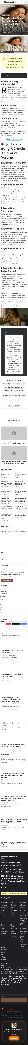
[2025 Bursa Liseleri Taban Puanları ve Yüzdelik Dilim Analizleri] (14, 735)
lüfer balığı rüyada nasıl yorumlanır (14, 384)
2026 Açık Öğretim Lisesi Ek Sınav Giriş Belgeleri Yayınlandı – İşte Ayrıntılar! (12, 775)
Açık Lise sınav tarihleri (6, 967)
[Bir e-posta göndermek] (22, 27)
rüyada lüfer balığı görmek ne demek (14, 391)
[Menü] (2, 2)
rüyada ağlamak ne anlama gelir (13, 975)
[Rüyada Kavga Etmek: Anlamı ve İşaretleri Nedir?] (7, 493)
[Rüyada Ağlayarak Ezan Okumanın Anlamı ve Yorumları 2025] (7, 509)
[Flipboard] (14, 400)
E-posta (3, 559)
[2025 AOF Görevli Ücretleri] (14, 713)
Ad (2, 552)
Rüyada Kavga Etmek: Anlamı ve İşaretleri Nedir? (6, 500)
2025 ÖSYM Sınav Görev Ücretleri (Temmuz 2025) (13, 675)
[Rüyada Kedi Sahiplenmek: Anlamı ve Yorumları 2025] (7, 476)
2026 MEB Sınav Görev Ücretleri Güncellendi (12, 652)
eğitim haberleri (23, 969)
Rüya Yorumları (11, 6)
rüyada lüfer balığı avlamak (14, 387)
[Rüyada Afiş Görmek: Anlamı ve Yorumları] (21, 509)
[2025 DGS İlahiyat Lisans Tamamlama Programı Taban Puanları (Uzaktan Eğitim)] (14, 688)
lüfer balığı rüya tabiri (14, 380)
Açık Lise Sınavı (15, 967)
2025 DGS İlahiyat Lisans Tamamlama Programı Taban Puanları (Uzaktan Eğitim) (12, 699)
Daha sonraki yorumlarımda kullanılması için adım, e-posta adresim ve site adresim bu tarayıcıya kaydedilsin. (13, 574)
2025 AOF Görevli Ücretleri (10, 723)
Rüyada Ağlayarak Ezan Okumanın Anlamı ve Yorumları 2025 (7, 516)
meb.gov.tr (16, 1015)
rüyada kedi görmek (17, 977)
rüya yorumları (7, 293)
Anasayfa (4, 6)
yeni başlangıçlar (12, 121)
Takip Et (4, 888)
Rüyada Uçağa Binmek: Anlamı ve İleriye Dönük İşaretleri (20, 484)
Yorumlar (23, 629)
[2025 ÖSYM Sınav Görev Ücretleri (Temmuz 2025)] (14, 665)
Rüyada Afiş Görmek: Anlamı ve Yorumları (21, 514)
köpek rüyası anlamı (6, 971)
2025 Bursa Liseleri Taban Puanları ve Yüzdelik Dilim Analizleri (13, 745)
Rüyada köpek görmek (10, 979)
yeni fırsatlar (15, 174)
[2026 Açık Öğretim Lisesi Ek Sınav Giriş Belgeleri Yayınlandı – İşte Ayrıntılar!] (14, 765)
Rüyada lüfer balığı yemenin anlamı (14, 395)
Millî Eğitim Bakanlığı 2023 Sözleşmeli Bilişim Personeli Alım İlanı (13, 843)
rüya (18, 91)
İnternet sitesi (4, 565)
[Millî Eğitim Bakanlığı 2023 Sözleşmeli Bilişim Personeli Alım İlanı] (14, 834)
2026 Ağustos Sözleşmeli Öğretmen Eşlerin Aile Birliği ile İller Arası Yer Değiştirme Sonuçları (13, 798)
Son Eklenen (13, 629)
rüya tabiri (18, 980)
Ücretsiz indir (14, 1038)
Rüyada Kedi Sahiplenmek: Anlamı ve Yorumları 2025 (7, 483)
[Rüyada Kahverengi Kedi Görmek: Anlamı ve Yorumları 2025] (21, 493)
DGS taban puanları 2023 (13, 969)
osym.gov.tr (23, 1015)
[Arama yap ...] (26, 2)
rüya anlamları (21, 971)
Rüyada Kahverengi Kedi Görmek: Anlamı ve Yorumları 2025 (20, 500)
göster (8, 75)
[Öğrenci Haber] (10, 2)
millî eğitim (15, 971)
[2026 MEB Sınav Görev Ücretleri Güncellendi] (14, 641)
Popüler (4, 629)
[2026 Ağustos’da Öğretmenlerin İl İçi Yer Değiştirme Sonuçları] (14, 931)
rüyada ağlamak (9, 973)
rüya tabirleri (8, 982)
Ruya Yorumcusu (18, 27)
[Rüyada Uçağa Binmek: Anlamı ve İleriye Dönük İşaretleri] (21, 476)
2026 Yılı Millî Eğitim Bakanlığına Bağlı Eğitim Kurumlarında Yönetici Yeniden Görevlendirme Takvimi (14, 821)
